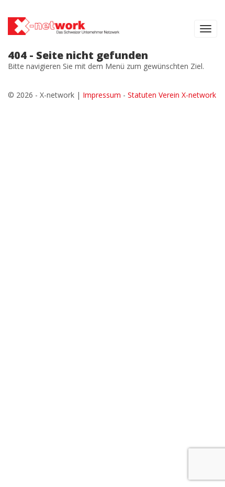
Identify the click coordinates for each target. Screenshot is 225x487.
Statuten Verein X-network (172, 95)
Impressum (102, 95)
